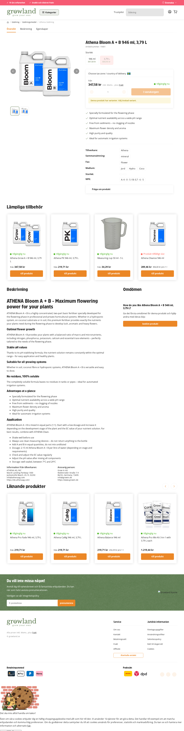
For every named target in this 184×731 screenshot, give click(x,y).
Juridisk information (158, 621)
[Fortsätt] (76, 71)
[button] (15, 111)
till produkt (26, 273)
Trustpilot (119, 12)
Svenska (169, 2)
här (29, 725)
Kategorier (50, 12)
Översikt (11, 28)
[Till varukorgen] (175, 12)
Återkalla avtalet (128, 655)
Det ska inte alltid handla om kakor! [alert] (18, 713)
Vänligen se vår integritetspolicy (23, 595)
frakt (34, 632)
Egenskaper (42, 28)
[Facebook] (162, 674)
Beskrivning (26, 28)
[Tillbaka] (13, 71)
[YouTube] (168, 674)
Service (117, 621)
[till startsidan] (21, 12)
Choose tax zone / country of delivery (107, 73)
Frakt (121, 85)
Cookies (150, 649)
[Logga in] (169, 12)
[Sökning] (160, 12)
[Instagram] (174, 674)
